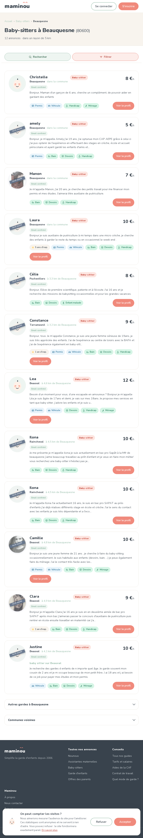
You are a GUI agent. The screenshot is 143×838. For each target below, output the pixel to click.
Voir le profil (123, 105)
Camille (36, 537)
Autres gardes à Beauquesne (28, 704)
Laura (35, 220)
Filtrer (107, 57)
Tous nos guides (122, 756)
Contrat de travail (122, 773)
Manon (36, 173)
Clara (34, 596)
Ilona (34, 437)
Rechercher (40, 57)
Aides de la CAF (121, 767)
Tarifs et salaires (122, 761)
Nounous (73, 756)
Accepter (125, 822)
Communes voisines (21, 720)
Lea (33, 378)
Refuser (101, 822)
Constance (39, 320)
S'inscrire (128, 6)
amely (35, 123)
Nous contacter (13, 803)
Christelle (39, 77)
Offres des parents (79, 779)
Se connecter (103, 6)
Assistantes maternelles (82, 761)
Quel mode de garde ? (125, 779)
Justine (36, 646)
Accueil (8, 21)
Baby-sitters (23, 21)
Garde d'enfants (77, 773)
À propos (9, 797)
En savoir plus (50, 830)
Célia (34, 274)
